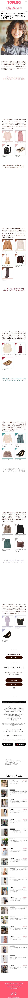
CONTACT (19, 986)
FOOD (21, 983)
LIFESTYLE (17, 983)
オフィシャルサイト (12, 735)
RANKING (14, 986)
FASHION (7, 983)
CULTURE (9, 986)
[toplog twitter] (16, 994)
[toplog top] (14, 2)
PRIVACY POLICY (14, 988)
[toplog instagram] (12, 994)
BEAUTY (12, 983)
